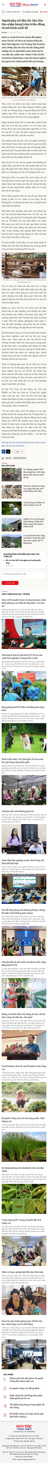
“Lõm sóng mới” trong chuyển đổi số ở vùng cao (21, 1221)
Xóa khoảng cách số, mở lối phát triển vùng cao (24, 1067)
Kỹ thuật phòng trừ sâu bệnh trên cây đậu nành (23, 1169)
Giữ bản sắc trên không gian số (18, 811)
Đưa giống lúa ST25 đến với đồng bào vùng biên (23, 709)
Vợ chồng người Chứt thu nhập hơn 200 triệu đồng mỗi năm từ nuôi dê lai (34, 473)
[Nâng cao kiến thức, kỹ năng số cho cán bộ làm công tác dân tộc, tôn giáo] (24, 1045)
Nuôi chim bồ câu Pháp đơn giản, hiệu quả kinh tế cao (26, 1397)
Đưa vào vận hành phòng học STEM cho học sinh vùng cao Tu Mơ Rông (22, 1322)
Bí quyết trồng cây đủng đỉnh (25, 1388)
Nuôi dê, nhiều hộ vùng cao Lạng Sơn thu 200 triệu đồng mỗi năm (34, 488)
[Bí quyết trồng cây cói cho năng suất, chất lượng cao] (24, 1147)
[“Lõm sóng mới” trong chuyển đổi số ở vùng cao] (24, 1251)
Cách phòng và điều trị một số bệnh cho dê (33, 503)
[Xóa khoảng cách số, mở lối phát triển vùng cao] (24, 1097)
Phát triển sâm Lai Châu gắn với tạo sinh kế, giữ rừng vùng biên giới (22, 760)
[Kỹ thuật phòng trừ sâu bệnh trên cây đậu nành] (24, 1199)
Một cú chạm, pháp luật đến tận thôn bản (22, 1272)
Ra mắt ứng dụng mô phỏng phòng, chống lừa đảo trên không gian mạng (23, 911)
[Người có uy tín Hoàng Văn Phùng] (12, 524)
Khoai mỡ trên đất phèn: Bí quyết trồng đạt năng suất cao (26, 1379)
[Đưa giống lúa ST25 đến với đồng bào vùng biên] (24, 738)
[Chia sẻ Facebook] (3, 452)
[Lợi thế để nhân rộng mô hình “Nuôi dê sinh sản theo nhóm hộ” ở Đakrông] (12, 541)
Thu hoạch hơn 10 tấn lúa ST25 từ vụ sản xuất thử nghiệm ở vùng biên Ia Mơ (22, 656)
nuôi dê (8, 458)
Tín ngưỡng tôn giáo (30, 12)
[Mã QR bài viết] (22, 452)
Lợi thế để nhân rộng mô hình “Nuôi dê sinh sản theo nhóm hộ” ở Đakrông (34, 539)
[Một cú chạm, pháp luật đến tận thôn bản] (24, 1300)
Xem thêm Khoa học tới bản (16, 594)
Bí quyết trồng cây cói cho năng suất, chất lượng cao (23, 1120)
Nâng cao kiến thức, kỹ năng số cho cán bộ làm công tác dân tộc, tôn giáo (23, 1015)
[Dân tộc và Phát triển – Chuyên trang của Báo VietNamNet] (15, 4)
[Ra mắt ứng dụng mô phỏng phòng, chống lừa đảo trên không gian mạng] (24, 941)
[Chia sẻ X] (8, 452)
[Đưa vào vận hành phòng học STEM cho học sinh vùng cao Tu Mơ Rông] (24, 1354)
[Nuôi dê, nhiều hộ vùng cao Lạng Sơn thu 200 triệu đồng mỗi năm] (12, 491)
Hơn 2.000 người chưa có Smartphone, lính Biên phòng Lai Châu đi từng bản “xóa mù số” (24, 603)
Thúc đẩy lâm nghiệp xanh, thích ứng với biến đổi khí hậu (23, 862)
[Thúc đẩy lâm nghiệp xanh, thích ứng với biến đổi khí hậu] (24, 889)
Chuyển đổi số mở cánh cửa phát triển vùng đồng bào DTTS (24, 963)
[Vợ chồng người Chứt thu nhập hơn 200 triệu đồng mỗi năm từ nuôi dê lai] (12, 475)
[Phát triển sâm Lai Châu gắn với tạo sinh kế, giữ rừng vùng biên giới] (24, 790)
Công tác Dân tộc (13, 12)
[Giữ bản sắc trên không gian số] (24, 839)
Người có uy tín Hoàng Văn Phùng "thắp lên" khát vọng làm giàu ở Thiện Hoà (33, 523)
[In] (17, 452)
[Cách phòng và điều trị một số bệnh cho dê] (12, 508)
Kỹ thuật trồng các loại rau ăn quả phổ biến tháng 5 (27, 1415)
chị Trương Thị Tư (20, 458)
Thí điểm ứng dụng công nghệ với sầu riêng (27, 1406)
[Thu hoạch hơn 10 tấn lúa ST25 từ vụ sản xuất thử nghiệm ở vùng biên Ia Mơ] (24, 686)
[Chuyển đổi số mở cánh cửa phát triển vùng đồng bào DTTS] (24, 993)
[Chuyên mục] (3, 4)
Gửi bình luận (10, 583)
